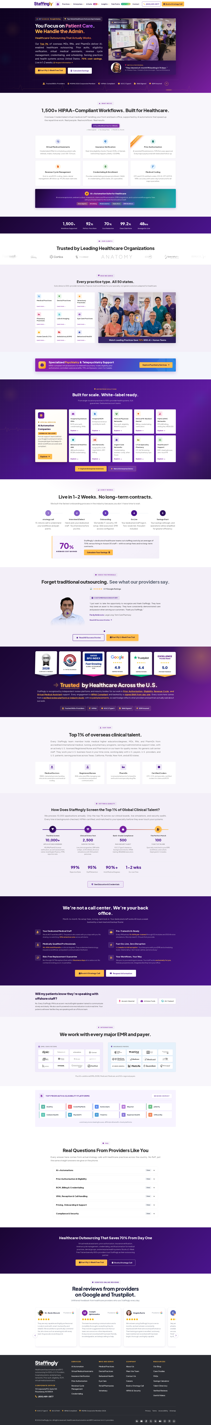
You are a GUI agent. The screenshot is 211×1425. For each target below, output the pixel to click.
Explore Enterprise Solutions (92, 469)
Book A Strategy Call (90, 973)
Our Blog (157, 1366)
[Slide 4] (109, 631)
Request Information (122, 973)
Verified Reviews (160, 1390)
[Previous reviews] (35, 1335)
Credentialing (77, 1393)
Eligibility (148, 691)
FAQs (155, 1376)
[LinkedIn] (137, 1421)
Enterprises (77, 4)
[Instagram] (165, 1421)
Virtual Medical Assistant (49, 694)
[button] (142, 39)
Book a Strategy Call (174, 4)
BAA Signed (127, 708)
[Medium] (160, 1421)
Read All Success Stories (100, 623)
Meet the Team (132, 1371)
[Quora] (155, 1421)
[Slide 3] (106, 631)
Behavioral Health (106, 1376)
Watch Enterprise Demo (123, 469)
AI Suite (91, 4)
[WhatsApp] (174, 1421)
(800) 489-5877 (152, 4)
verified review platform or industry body (63, 697)
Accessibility (163, 1411)
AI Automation (77, 1366)
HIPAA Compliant (99, 694)
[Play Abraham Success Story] (67, 613)
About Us (130, 1366)
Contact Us (131, 1376)
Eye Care (102, 1381)
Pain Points (120, 4)
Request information (63, 63)
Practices (66, 4)
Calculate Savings (81, 71)
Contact (135, 4)
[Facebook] (146, 1421)
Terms (154, 1411)
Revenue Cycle (161, 691)
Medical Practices (106, 1366)
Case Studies (159, 1371)
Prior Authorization (132, 691)
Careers (129, 1381)
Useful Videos (159, 1395)
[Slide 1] (102, 631)
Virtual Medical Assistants (82, 1371)
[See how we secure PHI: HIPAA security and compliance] (166, 84)
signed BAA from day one (137, 694)
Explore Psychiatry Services (155, 365)
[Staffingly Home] (51, 1363)
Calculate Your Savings (97, 552)
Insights (104, 4)
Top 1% (44, 43)
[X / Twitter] (151, 1421)
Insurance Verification (80, 1376)
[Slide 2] (104, 631)
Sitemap (173, 1411)
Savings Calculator (161, 1381)
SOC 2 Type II (109, 708)
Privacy (148, 1411)
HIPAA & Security (133, 1390)
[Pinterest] (169, 1421)
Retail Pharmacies (106, 1385)
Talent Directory (160, 1385)
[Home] (57, 4)
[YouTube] (141, 1421)
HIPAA (94, 708)
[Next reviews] (176, 1335)
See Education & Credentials (106, 884)
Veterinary (103, 1390)
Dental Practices (106, 1371)
